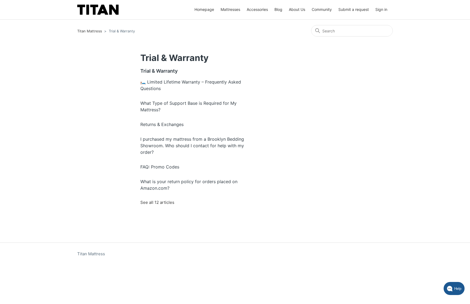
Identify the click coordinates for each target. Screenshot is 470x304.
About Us (297, 9)
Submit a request (353, 9)
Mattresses (230, 9)
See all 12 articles (157, 202)
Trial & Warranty (159, 71)
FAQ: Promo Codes (159, 167)
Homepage (204, 9)
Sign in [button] (381, 9)
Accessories (257, 9)
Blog (278, 9)
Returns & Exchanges (162, 124)
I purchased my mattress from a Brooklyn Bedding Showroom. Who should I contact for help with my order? (192, 145)
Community (322, 9)
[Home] (98, 10)
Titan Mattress (89, 31)
